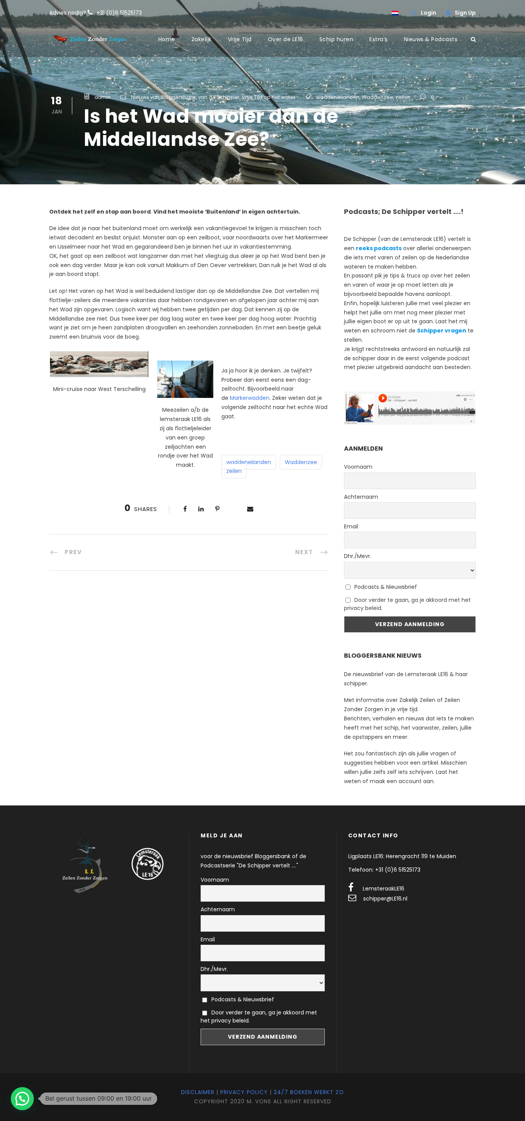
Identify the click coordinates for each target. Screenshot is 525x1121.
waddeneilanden (337, 97)
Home (166, 39)
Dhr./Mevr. (357, 556)
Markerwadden (249, 398)
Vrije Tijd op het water (269, 97)
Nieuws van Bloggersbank (163, 97)
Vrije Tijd (240, 39)
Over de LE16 (285, 39)
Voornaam (358, 467)
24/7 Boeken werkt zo (309, 1092)
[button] (22, 1098)
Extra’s (378, 39)
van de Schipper (218, 97)
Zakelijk (201, 39)
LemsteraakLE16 (383, 888)
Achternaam (361, 497)
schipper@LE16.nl (385, 898)
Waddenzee (377, 97)
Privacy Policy (244, 1092)
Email (351, 526)
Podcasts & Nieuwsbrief (385, 587)
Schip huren (336, 39)
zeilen (402, 97)
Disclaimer (197, 1092)
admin (103, 97)
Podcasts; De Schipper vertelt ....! (404, 211)
